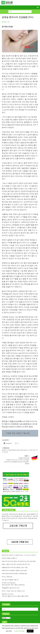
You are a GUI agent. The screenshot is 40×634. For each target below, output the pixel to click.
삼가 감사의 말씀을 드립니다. (10, 580)
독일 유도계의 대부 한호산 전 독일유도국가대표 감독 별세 (19, 561)
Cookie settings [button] (19, 631)
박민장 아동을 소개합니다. (9, 558)
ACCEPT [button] (30, 631)
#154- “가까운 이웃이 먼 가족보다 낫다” (13, 591)
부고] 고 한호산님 (7, 576)
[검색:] (20, 11)
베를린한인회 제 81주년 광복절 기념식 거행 (14, 567)
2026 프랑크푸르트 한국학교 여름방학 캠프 (14, 573)
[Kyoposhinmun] (20, 4)
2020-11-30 (6, 22)
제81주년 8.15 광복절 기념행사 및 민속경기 (14, 570)
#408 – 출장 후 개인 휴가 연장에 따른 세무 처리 (16, 564)
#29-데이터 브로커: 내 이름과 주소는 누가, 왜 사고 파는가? (19, 555)
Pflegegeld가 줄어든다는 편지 (10, 588)
